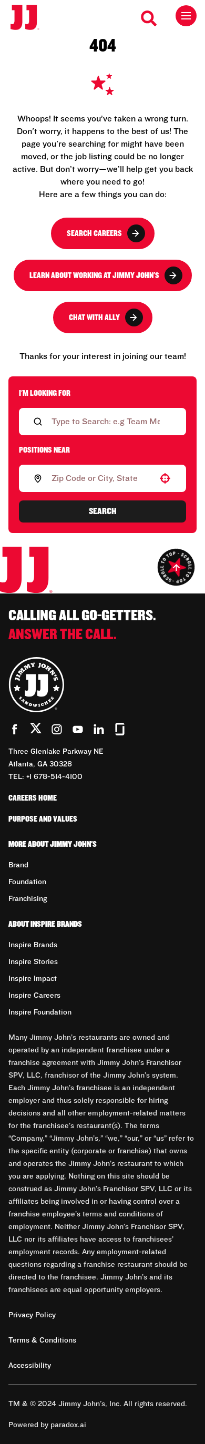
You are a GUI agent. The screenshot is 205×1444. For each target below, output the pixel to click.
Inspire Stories (33, 962)
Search (103, 511)
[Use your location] (165, 478)
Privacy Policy (32, 1315)
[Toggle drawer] (186, 15)
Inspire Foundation (39, 1012)
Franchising (27, 899)
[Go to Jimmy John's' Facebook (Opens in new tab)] (14, 729)
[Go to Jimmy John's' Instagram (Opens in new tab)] (56, 729)
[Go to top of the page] (176, 567)
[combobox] (100, 478)
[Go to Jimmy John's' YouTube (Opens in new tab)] (77, 729)
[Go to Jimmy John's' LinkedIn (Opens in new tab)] (99, 729)
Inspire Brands (32, 945)
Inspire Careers (34, 995)
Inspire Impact (32, 978)
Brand (18, 865)
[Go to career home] (30, 18)
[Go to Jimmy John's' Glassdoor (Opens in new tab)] (120, 729)
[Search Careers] (149, 18)
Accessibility (29, 1365)
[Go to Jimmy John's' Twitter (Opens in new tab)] (35, 730)
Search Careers (94, 233)
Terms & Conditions (42, 1340)
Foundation (27, 882)
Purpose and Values (42, 819)
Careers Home (32, 798)
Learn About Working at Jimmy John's (94, 275)
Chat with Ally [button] (94, 317)
